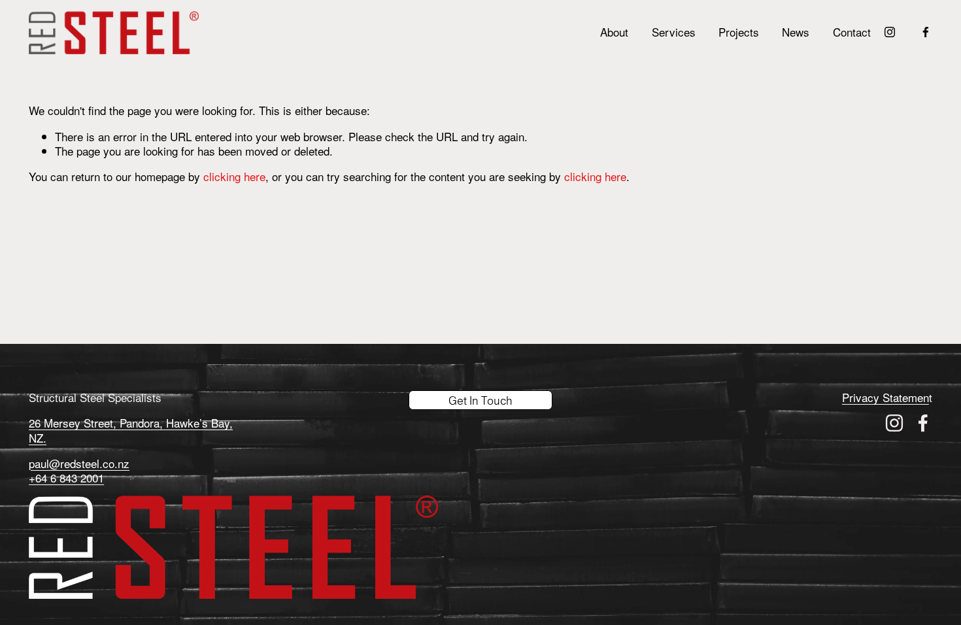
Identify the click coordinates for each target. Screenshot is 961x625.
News (795, 32)
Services (674, 32)
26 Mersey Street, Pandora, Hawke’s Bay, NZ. (131, 430)
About (614, 32)
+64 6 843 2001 (66, 478)
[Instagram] (889, 32)
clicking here (234, 176)
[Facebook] (925, 32)
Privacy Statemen (885, 397)
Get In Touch (480, 400)
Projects (738, 32)
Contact (852, 32)
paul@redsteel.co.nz (79, 463)
